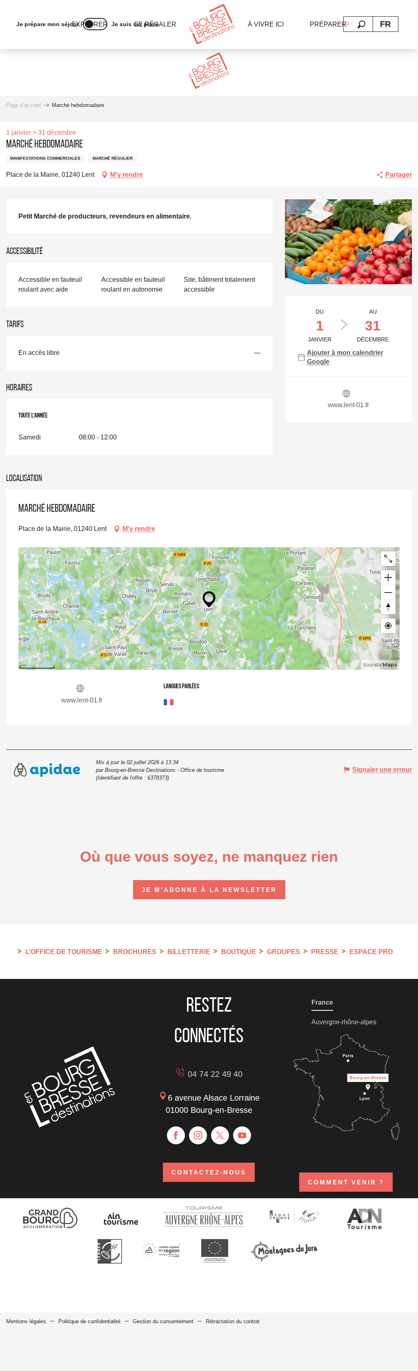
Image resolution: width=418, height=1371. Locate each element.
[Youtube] (242, 1135)
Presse (324, 951)
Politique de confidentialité (89, 1321)
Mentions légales (26, 1321)
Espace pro (371, 951)
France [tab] (322, 1002)
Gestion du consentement (163, 1321)
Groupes (283, 951)
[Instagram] (198, 1135)
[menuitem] (212, 25)
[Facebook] (176, 1135)
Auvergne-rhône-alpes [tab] (343, 1022)
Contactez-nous (208, 1172)
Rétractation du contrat (233, 1321)
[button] (361, 24)
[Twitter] (220, 1135)
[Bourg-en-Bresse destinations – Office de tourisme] (69, 1125)
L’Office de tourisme (63, 951)
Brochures (134, 951)
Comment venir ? (346, 1182)
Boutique (238, 951)
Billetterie (188, 951)
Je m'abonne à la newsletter (209, 889)
